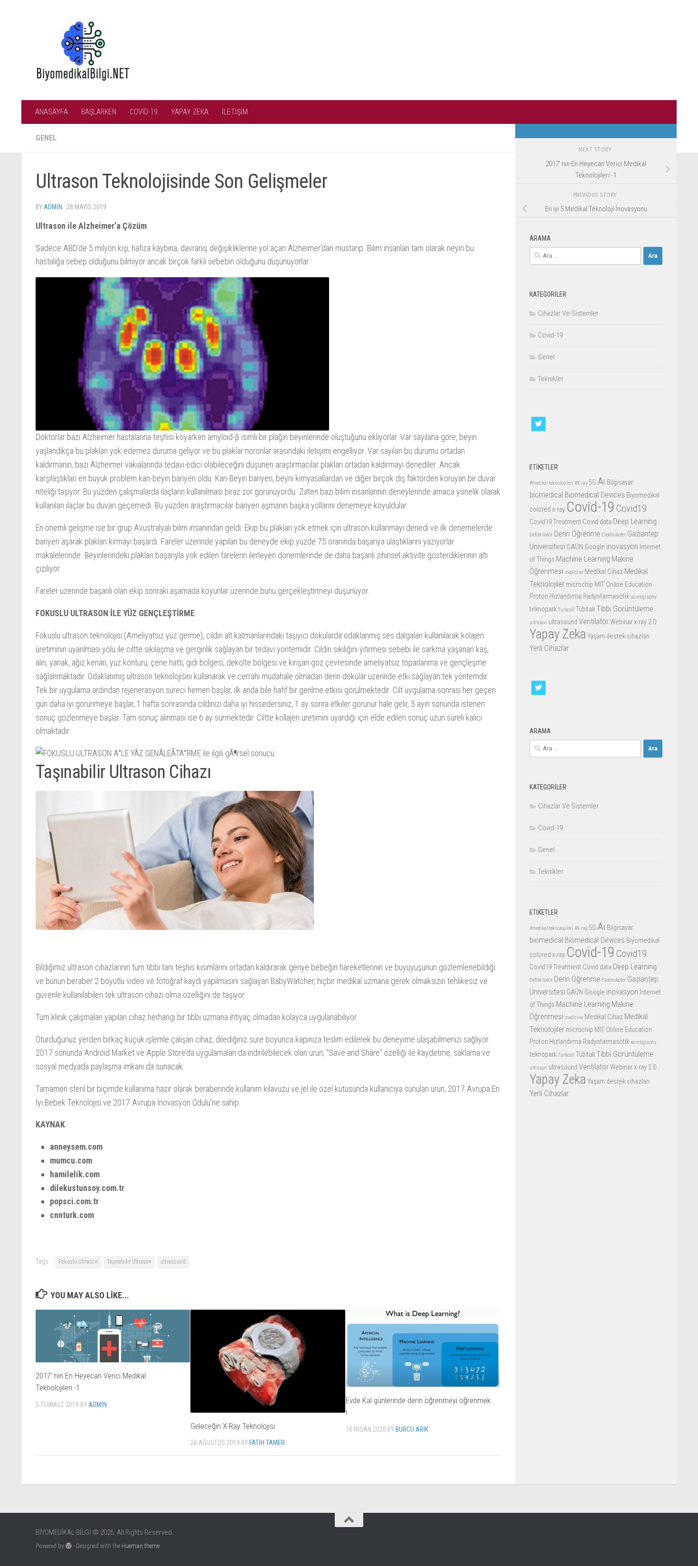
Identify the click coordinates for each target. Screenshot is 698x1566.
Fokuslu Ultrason (78, 1261)
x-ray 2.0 (645, 622)
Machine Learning (583, 558)
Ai (601, 481)
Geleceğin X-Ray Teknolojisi (232, 1426)
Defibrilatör (541, 535)
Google (595, 547)
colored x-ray (547, 510)
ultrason (538, 622)
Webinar (621, 622)
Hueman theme (141, 1545)
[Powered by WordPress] (69, 1546)
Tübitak (585, 609)
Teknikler (551, 379)
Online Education (629, 585)
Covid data (597, 522)
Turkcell (566, 610)
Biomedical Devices (595, 494)
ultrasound (173, 1261)
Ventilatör (594, 621)
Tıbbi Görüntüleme (624, 608)
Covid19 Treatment (555, 522)
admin (53, 207)
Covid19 (631, 508)
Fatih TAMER (267, 1442)
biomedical (546, 494)
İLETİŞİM (235, 111)
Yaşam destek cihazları (618, 636)
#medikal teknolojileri (551, 483)
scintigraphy (643, 597)
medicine (574, 572)
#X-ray (581, 483)
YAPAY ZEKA (189, 111)
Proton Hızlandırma (555, 596)
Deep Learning (635, 521)
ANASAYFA (51, 111)
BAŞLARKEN (98, 111)
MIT (599, 585)
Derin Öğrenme (577, 533)
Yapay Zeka (557, 634)
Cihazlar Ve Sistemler (568, 313)
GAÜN (574, 547)
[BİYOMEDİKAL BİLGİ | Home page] (83, 50)
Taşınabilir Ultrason (129, 1261)
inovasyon (622, 546)
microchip (579, 585)
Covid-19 (550, 335)
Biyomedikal (643, 495)
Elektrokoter (614, 535)
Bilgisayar (620, 482)
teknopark (543, 609)
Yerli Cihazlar (549, 648)
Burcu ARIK (412, 1429)
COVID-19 (144, 111)
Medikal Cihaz (604, 572)
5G (592, 482)
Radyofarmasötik (606, 596)
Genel (46, 137)
